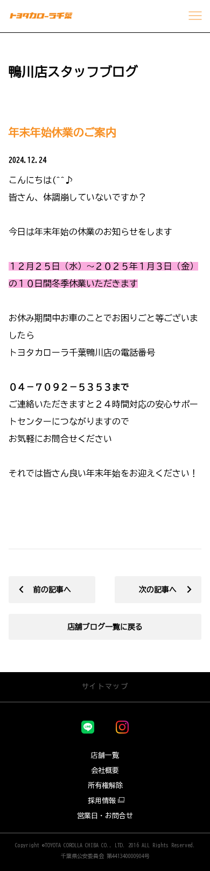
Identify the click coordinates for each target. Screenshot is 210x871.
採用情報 (102, 800)
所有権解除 (105, 785)
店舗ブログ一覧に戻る (105, 627)
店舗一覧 (105, 755)
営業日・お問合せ (105, 815)
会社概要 (105, 770)
